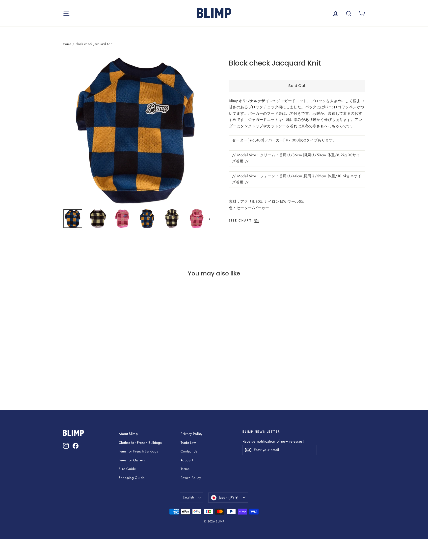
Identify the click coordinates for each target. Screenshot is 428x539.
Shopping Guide (131, 477)
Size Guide (127, 468)
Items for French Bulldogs (138, 451)
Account (187, 460)
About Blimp (128, 433)
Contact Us (189, 451)
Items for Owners (132, 460)
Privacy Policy (191, 433)
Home (67, 44)
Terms (185, 468)
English (188, 497)
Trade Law (188, 442)
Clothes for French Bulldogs (140, 442)
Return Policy (191, 477)
